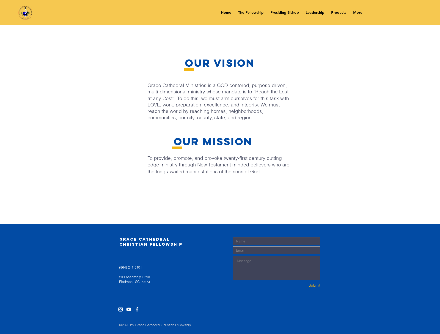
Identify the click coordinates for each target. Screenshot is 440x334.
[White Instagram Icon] (121, 309)
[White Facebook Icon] (137, 309)
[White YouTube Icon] (129, 309)
